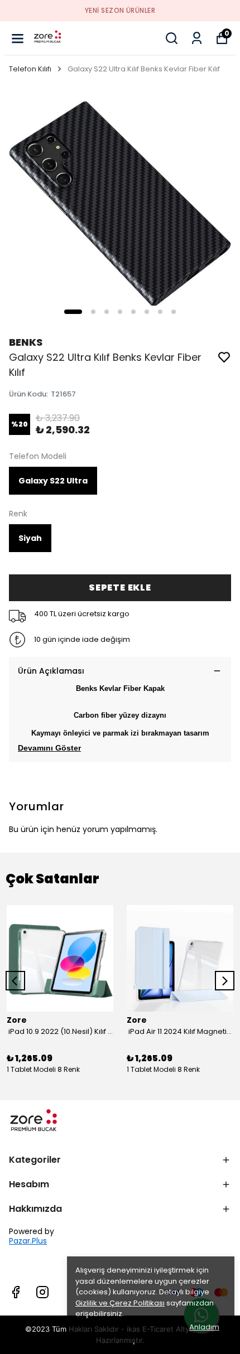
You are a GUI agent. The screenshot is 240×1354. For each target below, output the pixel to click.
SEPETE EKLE (120, 587)
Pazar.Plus (28, 1241)
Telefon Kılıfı (30, 69)
